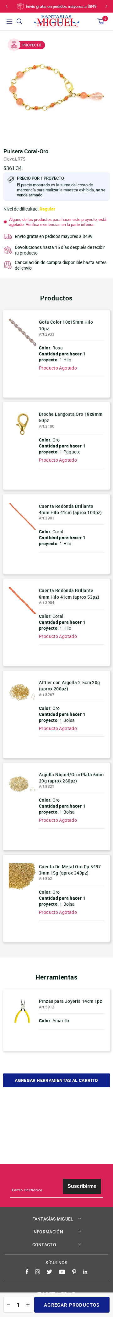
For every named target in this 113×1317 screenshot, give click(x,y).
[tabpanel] (56, 87)
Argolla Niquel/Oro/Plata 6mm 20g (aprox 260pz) (71, 777)
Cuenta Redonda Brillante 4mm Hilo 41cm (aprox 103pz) (70, 509)
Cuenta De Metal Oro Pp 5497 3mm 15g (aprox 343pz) (70, 870)
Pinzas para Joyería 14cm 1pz (70, 1001)
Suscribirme (81, 1186)
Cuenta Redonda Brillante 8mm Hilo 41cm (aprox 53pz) (69, 593)
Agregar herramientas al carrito (56, 1080)
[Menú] (9, 21)
